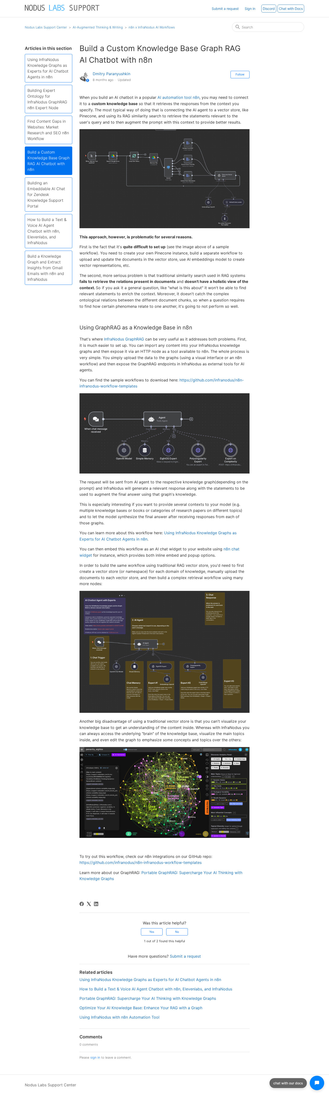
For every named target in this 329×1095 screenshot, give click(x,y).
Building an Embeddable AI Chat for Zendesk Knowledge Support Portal (46, 194)
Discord (269, 9)
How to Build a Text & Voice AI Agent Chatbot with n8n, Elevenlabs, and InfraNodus (46, 231)
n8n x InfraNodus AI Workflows (152, 27)
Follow (240, 74)
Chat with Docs (291, 9)
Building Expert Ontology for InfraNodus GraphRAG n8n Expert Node (47, 99)
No (177, 932)
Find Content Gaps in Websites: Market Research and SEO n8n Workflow (48, 130)
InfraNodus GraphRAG (124, 339)
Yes (151, 932)
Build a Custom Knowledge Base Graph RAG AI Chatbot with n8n (48, 161)
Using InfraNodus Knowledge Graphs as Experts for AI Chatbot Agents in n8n (47, 68)
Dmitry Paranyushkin (111, 73)
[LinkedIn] (96, 904)
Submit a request (225, 9)
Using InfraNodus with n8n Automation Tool (119, 1017)
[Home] (62, 10)
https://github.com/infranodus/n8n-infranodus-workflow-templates (140, 862)
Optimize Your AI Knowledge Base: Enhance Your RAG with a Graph (140, 1007)
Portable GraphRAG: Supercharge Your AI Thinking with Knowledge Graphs (147, 998)
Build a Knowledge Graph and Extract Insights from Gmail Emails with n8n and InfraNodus (45, 268)
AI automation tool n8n (178, 97)
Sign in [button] (250, 9)
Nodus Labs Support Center (46, 27)
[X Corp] (89, 904)
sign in (95, 1057)
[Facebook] (81, 904)
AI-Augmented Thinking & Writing (98, 27)
